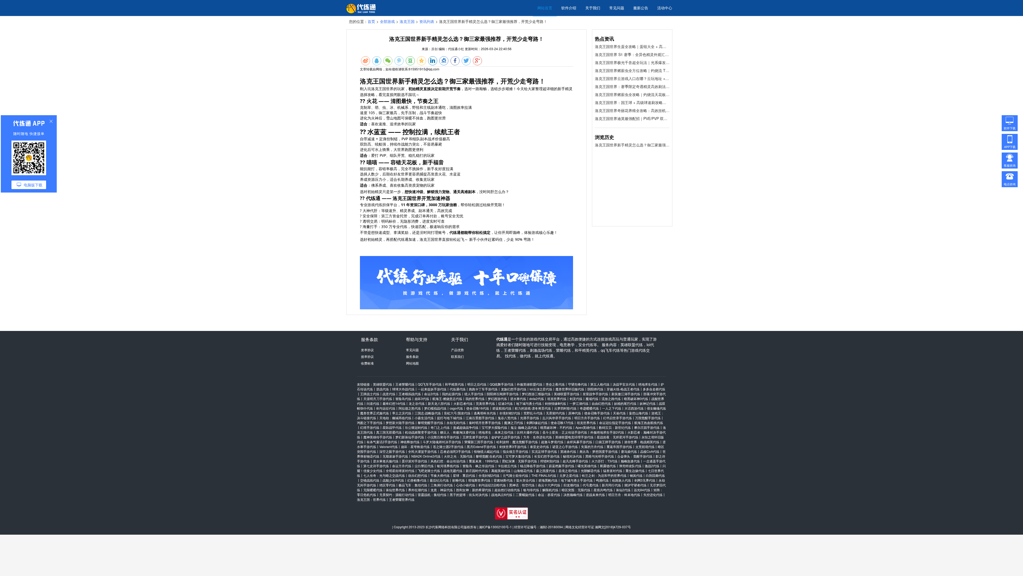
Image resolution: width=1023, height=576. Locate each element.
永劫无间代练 (456, 422)
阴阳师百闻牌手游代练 (503, 393)
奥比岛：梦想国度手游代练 (598, 451)
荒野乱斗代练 (533, 413)
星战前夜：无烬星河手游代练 (617, 437)
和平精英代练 (454, 384)
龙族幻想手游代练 (513, 389)
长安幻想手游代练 (547, 456)
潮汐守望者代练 (635, 485)
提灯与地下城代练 (449, 417)
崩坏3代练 (422, 398)
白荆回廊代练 (655, 475)
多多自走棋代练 (654, 389)
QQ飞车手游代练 (430, 384)
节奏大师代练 (440, 475)
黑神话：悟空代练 (522, 485)
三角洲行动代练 (442, 485)
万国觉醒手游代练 (648, 417)
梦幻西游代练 (497, 398)
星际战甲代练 (392, 427)
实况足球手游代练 (544, 451)
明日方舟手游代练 (587, 417)
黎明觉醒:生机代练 (489, 456)
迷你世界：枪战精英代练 (641, 441)
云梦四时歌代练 (565, 408)
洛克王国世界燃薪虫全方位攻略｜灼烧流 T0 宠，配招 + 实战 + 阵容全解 (632, 70)
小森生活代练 (424, 417)
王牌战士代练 (369, 393)
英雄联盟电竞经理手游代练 (574, 437)
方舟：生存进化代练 (537, 437)
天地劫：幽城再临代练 (395, 417)
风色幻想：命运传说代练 (448, 461)
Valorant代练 (388, 446)
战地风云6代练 (501, 494)
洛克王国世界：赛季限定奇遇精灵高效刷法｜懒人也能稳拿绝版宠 (632, 86)
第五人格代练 (600, 384)
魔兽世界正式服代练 (374, 413)
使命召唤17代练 (562, 422)
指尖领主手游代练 (515, 451)
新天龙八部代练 (439, 403)
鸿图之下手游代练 (370, 422)
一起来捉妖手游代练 (432, 389)
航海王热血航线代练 (648, 422)
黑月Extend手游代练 (481, 446)
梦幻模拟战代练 (435, 408)
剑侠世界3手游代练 (513, 446)
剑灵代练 (576, 398)
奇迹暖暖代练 (589, 408)
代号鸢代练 (591, 485)
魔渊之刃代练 (513, 422)
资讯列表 (426, 21)
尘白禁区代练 (424, 465)
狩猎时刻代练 (549, 461)
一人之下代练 (611, 408)
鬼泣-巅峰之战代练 (523, 427)
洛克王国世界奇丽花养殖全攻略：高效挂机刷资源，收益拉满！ (632, 110)
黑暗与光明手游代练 (599, 456)
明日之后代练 (476, 384)
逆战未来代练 (595, 494)
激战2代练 (652, 465)
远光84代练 (642, 489)
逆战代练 (382, 389)
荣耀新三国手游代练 (478, 441)
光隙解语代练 (590, 470)
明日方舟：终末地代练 (624, 494)
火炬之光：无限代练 (458, 456)
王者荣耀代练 (405, 384)
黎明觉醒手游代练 (430, 422)
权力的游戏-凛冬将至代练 (533, 408)
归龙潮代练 (571, 485)
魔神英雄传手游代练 (377, 437)
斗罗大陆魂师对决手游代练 (442, 441)
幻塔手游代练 (369, 427)
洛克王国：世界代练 (371, 499)
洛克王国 (407, 21)
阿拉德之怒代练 (410, 408)
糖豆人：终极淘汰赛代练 (457, 432)
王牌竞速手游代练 (475, 437)
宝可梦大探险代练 (494, 427)
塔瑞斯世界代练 (479, 480)
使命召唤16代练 (477, 408)
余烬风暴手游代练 (579, 441)
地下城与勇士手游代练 (577, 480)
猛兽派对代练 (612, 470)
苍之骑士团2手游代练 (448, 446)
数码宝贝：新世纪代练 (615, 427)
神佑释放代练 (410, 441)
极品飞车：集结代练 (413, 485)
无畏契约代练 (555, 413)
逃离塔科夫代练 (485, 413)
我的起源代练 (451, 393)
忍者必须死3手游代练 (455, 451)
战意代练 (389, 393)
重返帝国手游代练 (619, 446)
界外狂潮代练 (417, 489)
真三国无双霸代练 (389, 432)
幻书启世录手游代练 (617, 417)
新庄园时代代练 (477, 470)
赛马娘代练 (629, 451)
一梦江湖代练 (578, 403)
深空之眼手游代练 (392, 451)
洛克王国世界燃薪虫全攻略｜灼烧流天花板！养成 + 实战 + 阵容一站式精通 (632, 94)
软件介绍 (568, 7)
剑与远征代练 (385, 408)
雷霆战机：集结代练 (432, 494)
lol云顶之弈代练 (541, 389)
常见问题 (616, 7)
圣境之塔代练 (568, 470)
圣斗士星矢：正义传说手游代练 (564, 432)
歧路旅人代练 (621, 480)
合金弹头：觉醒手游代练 (634, 456)
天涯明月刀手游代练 (377, 398)
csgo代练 (456, 408)
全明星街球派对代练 (400, 470)
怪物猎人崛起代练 (487, 451)
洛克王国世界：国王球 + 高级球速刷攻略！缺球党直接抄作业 (632, 102)
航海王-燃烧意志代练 (447, 398)
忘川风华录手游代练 (556, 417)
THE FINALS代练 (543, 475)
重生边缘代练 (635, 470)
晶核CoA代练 (649, 451)
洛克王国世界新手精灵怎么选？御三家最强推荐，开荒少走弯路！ (632, 144)
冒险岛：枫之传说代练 (478, 465)
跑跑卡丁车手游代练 (483, 389)
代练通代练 (458, 389)
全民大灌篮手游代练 (422, 451)
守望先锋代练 (577, 384)
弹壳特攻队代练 (630, 465)
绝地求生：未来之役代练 (496, 432)
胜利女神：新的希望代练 (473, 489)
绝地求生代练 (647, 384)
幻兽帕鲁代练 (417, 480)
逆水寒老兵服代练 (386, 461)
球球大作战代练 (403, 389)
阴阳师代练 (595, 389)
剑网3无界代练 (644, 480)
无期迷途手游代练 (395, 456)
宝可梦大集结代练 (518, 456)
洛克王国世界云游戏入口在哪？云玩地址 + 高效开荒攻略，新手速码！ (632, 78)
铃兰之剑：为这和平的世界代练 (604, 475)
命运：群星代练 (549, 494)
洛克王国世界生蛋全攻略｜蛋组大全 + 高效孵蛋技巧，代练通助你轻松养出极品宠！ (632, 46)
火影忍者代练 (463, 403)
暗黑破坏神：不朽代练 (556, 427)
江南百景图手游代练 (480, 417)
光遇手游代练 (529, 417)
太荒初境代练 (645, 446)
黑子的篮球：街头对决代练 (469, 494)
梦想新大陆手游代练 (400, 422)
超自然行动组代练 (507, 489)
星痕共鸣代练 (603, 489)
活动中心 (664, 7)
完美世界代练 (485, 403)
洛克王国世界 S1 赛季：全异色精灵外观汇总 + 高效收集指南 (632, 54)
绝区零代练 (387, 485)
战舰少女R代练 (393, 480)
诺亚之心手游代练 (565, 446)
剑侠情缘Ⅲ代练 (555, 403)
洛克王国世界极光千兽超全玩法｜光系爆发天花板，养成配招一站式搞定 (632, 62)
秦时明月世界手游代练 (485, 422)
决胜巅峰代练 (573, 494)
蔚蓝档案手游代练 (561, 465)
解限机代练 (550, 489)
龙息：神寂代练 (442, 489)
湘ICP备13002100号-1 (495, 527)
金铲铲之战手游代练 (505, 437)
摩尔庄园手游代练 (647, 427)
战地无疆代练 (452, 470)
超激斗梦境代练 (552, 441)
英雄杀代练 (568, 451)
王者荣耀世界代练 (402, 499)
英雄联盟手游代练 (566, 393)
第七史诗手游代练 (376, 465)
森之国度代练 (545, 470)
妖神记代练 (648, 403)
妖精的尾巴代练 (625, 403)
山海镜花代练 (523, 470)
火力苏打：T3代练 (604, 461)
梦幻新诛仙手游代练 (409, 437)
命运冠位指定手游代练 (615, 422)
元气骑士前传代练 (515, 475)
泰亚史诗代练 (539, 446)
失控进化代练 (653, 494)
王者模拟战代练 (410, 393)
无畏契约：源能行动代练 (397, 494)
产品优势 (457, 349)
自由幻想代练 (601, 403)
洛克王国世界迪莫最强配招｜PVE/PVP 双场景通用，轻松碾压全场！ (632, 118)
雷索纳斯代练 (503, 480)
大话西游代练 (634, 408)
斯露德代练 (608, 465)
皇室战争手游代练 (595, 393)
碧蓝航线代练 (502, 408)
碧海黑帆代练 (548, 480)
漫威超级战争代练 (465, 427)
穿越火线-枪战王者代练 (623, 389)
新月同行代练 (611, 485)
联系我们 (457, 356)
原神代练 (574, 413)
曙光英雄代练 (587, 465)
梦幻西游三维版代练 (536, 393)
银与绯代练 (531, 489)
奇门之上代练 (440, 427)
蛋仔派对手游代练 (414, 461)
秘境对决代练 (572, 456)
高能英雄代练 (500, 470)
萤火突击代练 (525, 480)
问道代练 (373, 403)
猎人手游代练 (474, 393)
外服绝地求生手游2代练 (607, 432)
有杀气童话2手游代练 (382, 441)
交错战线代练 (369, 480)
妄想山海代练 (638, 413)
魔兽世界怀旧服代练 (569, 389)
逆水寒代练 (518, 398)
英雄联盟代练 (382, 384)
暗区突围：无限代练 (576, 489)
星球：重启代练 (464, 475)
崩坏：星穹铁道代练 (415, 446)
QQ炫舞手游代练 (502, 384)
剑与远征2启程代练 (492, 485)
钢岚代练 (636, 475)
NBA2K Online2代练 (426, 456)
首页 (371, 21)
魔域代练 (592, 398)
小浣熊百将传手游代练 (443, 437)
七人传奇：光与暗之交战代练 (384, 475)
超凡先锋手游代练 (575, 461)
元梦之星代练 (569, 475)
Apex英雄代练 (585, 427)
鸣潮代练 (602, 480)
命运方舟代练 (401, 465)
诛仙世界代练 (395, 489)
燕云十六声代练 (549, 485)
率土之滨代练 (401, 413)
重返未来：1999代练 (484, 461)
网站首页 (544, 7)
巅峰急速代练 (630, 461)
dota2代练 (536, 398)
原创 (434, 48)
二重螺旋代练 (525, 494)
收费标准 (367, 363)
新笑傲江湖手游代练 (625, 393)
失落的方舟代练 (592, 446)
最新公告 (640, 7)
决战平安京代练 (624, 384)
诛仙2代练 (623, 489)
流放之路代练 (611, 398)
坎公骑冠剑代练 (416, 427)
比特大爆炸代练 (528, 432)
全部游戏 (387, 21)
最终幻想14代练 (394, 403)
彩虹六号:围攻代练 (457, 413)
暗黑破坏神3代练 (636, 398)
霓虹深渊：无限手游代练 (519, 461)
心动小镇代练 (465, 485)
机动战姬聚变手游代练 (421, 432)
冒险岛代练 (403, 398)
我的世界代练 (475, 398)
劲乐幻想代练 (417, 475)
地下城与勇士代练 (529, 403)
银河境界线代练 (448, 465)
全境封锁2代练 (509, 413)
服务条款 (412, 356)
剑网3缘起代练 (536, 422)
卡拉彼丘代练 (507, 465)
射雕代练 (458, 480)
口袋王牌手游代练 (608, 441)
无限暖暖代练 (373, 489)
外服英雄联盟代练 (529, 384)
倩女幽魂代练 (656, 408)
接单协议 (367, 356)
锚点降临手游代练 (533, 465)
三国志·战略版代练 (428, 413)
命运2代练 (431, 393)
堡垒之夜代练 (555, 384)
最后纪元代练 (439, 480)
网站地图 (412, 363)
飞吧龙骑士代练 (429, 470)
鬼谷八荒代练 (507, 417)
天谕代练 (619, 413)
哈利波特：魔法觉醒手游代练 (517, 441)
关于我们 (592, 7)
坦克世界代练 (556, 398)
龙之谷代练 (417, 403)
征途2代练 (505, 403)
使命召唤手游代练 (597, 413)
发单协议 (367, 349)
